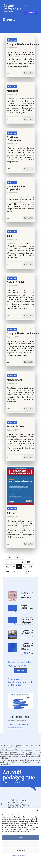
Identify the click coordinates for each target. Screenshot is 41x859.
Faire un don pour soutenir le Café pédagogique (26, 620)
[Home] (13, 15)
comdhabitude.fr (15, 728)
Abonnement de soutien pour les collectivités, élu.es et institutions (26, 647)
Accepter (20, 837)
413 (18, 572)
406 (7, 567)
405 (28, 562)
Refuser (20, 844)
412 (13, 572)
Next (19, 557)
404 (22, 562)
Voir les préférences (20, 850)
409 (24, 567)
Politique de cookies (19, 855)
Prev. (10, 557)
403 (17, 562)
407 (13, 567)
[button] (37, 810)
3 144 (30, 572)
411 (7, 572)
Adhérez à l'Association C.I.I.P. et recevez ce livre (26, 594)
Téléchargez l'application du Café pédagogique (20, 682)
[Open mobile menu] (26, 5)
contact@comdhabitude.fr (19, 725)
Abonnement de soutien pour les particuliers (26, 632)
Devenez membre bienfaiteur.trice (26, 607)
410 (30, 567)
